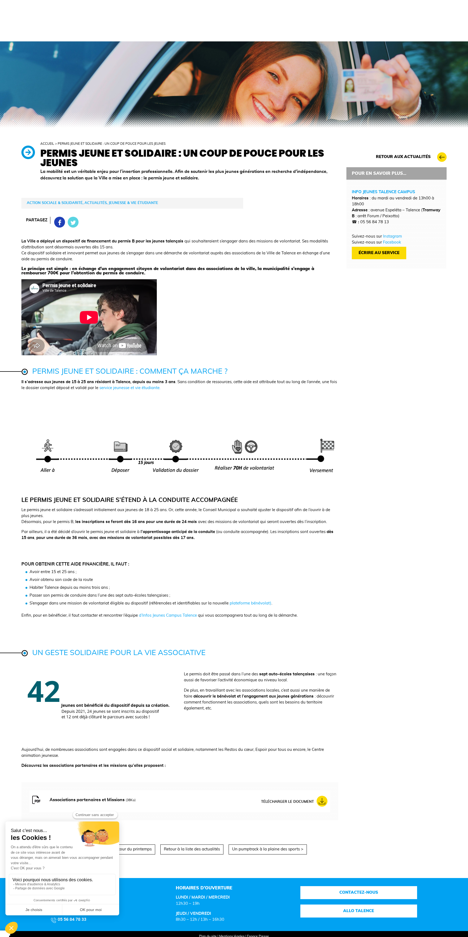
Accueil (47, 143)
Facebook (392, 242)
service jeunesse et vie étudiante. (129, 388)
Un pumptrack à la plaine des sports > (267, 849)
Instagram (392, 236)
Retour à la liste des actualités (192, 849)
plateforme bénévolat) (250, 603)
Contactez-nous (358, 892)
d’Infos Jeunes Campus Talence (168, 615)
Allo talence (358, 911)
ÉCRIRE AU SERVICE (379, 253)
